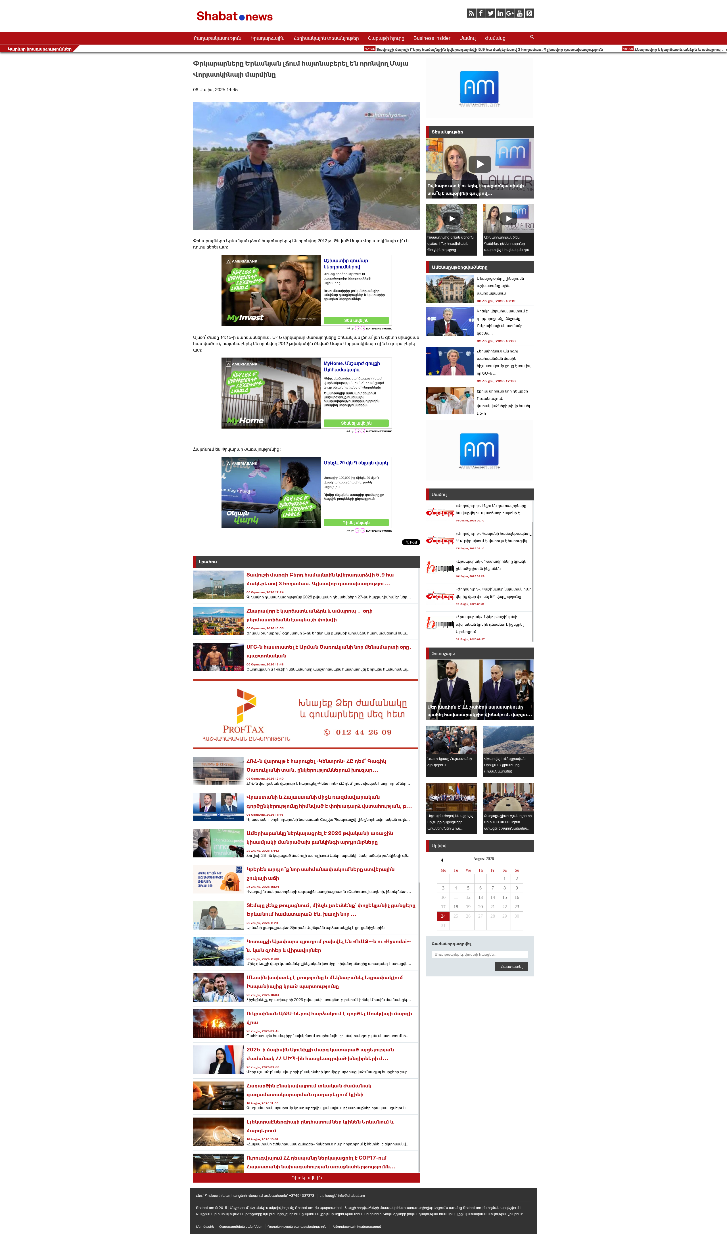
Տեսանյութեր (447, 132)
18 (456, 906)
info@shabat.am (351, 1195)
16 (517, 897)
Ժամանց (495, 38)
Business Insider (431, 38)
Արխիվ (439, 846)
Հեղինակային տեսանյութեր (326, 38)
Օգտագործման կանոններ (240, 1226)
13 (480, 897)
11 (456, 897)
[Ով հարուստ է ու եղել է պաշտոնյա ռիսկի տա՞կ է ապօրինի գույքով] (480, 168)
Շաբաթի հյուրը (386, 38)
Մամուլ (467, 38)
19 (468, 906)
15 (504, 897)
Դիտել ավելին (307, 1178)
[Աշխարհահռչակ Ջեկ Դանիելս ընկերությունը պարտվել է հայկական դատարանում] (508, 218)
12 (468, 897)
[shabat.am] (235, 22)
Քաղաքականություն (217, 38)
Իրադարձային (267, 38)
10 (443, 897)
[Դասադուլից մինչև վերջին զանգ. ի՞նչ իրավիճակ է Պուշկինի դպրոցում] (451, 218)
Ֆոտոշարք (443, 653)
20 (480, 906)
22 (504, 906)
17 (443, 906)
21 (492, 906)
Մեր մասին (205, 1226)
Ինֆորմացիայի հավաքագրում (356, 1226)
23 (517, 906)
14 (492, 897)
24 (443, 916)
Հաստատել (512, 966)
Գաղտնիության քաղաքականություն (297, 1226)
